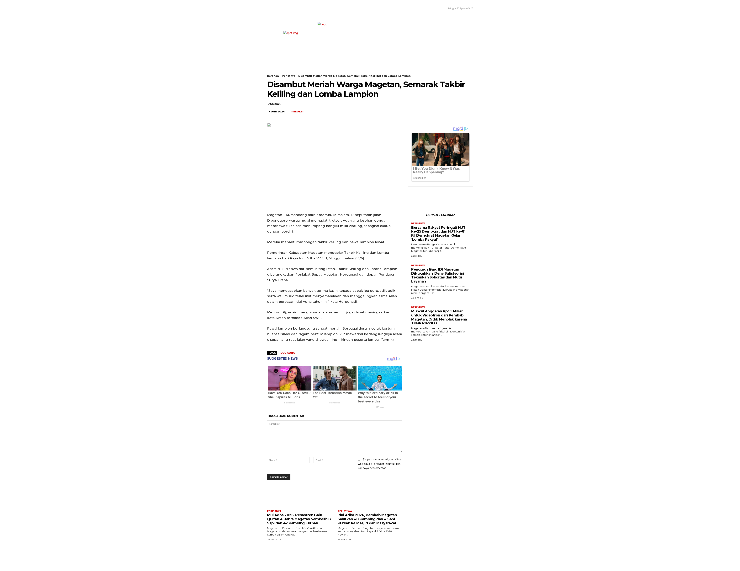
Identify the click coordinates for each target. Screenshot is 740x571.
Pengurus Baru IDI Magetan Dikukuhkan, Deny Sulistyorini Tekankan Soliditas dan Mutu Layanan (437, 275)
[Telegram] (442, 112)
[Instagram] (273, 8)
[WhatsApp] (433, 112)
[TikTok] (278, 8)
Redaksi (297, 111)
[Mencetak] (460, 112)
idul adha (287, 352)
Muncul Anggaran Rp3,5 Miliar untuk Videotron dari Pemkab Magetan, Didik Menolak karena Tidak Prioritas (439, 317)
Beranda (273, 75)
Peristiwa (288, 75)
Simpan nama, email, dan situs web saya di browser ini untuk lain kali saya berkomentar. (379, 464)
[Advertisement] (440, 367)
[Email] (451, 112)
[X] (284, 8)
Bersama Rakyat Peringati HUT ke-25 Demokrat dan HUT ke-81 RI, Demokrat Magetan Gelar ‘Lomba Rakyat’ (438, 233)
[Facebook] (267, 8)
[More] (469, 112)
